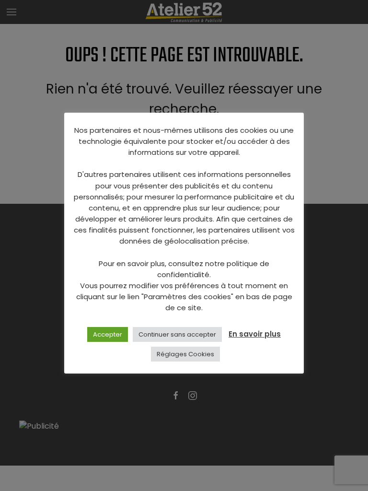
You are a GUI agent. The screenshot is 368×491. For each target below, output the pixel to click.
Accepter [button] (107, 334)
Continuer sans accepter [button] (177, 334)
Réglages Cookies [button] (185, 354)
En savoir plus (255, 334)
